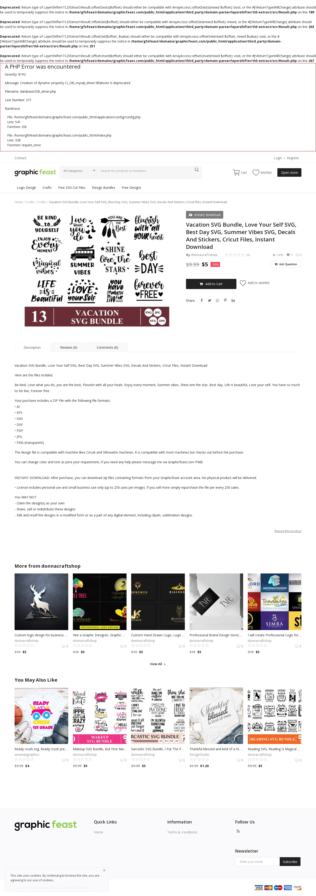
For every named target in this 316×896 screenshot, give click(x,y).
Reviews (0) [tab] (68, 347)
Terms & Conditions (182, 832)
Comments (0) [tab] (107, 347)
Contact (20, 158)
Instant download (207, 215)
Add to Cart (214, 284)
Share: (190, 300)
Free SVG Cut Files (71, 187)
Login (278, 158)
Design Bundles (103, 187)
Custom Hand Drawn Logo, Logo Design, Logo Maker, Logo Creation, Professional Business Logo (158, 635)
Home (19, 202)
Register (293, 158)
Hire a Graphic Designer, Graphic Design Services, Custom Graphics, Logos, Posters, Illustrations (100, 635)
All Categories (73, 171)
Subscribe (290, 861)
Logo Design (26, 187)
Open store (289, 172)
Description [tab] (32, 347)
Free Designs (131, 187)
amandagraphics (27, 754)
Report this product (288, 531)
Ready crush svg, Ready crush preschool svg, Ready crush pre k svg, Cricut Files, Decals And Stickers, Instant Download (41, 749)
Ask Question (288, 264)
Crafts (47, 187)
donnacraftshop (204, 255)
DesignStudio (199, 754)
